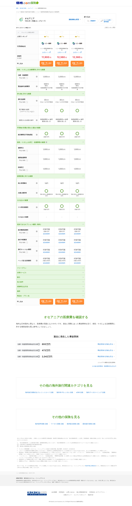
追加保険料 (46, 234)
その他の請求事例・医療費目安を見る (103, 366)
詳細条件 (93, 21)
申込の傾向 (22, 78)
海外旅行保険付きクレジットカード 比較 (39, 392)
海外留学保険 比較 (41, 424)
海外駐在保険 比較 (73, 424)
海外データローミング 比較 (95, 392)
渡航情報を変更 (74, 19)
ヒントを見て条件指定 (107, 20)
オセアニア (30, 8)
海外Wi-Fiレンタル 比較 (65, 392)
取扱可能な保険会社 (90, 465)
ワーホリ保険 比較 (57, 424)
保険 (17, 8)
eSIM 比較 (79, 392)
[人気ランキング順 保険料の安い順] (110, 28)
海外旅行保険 (23, 8)
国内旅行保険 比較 (89, 424)
